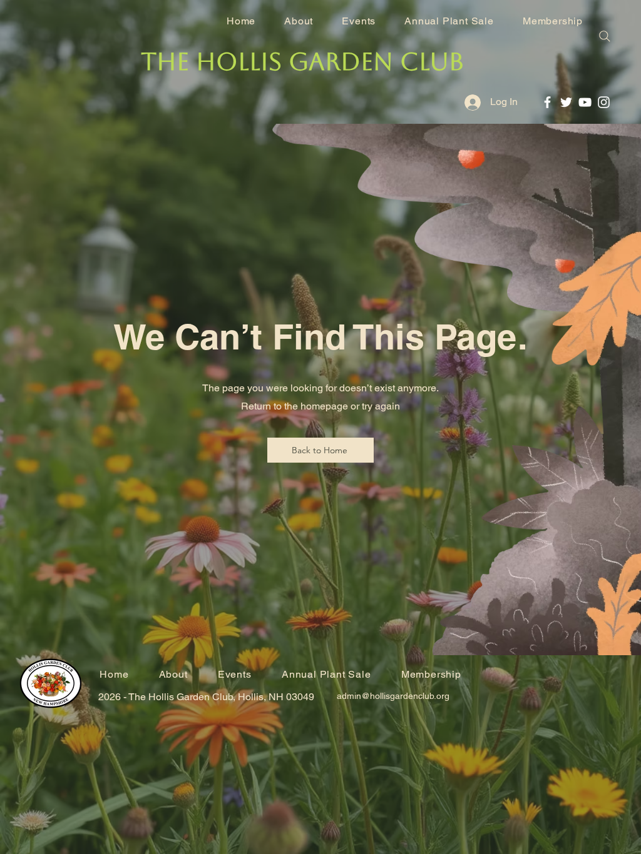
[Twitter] (566, 102)
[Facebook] (547, 102)
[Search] (605, 36)
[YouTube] (585, 102)
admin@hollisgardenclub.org (393, 696)
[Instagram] (604, 102)
